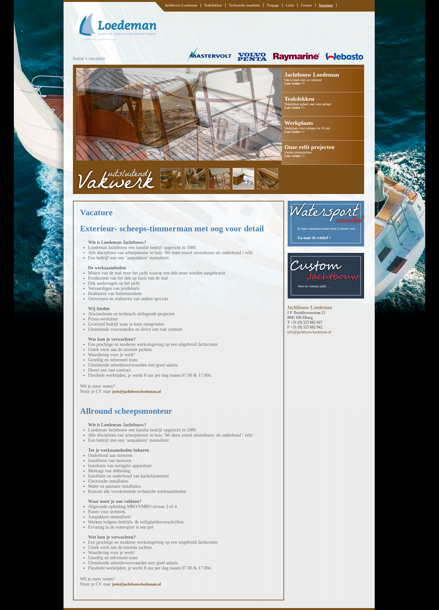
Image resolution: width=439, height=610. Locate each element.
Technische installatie (244, 5)
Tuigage (273, 5)
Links (290, 5)
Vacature (326, 5)
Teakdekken (213, 5)
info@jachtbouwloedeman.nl (309, 332)
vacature (96, 58)
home (78, 58)
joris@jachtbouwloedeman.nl (136, 391)
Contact (306, 5)
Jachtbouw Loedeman (181, 5)
